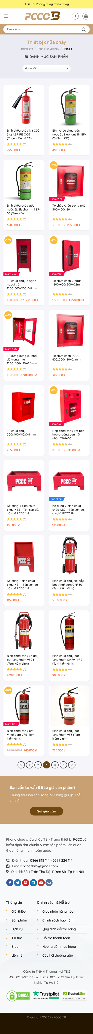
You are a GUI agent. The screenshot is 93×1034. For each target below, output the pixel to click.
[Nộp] (84, 29)
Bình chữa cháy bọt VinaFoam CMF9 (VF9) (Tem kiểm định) (67, 659)
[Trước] (21, 765)
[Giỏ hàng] (85, 16)
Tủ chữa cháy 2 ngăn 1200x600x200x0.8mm (67, 282)
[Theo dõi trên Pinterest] (25, 882)
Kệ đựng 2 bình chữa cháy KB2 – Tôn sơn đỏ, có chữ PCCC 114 (68, 509)
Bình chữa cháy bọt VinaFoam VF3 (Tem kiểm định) (66, 734)
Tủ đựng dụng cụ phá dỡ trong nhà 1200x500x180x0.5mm (22, 359)
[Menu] (5, 16)
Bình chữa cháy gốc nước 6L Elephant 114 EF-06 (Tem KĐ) (23, 209)
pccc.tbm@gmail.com (40, 866)
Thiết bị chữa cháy (48, 48)
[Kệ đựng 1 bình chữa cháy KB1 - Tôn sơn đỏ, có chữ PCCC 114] (23, 555)
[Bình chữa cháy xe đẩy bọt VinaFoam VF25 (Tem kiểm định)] (23, 630)
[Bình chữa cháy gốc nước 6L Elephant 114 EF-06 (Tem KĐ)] (23, 180)
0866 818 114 (40, 860)
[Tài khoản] (75, 16)
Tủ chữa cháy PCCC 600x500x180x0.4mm (66, 357)
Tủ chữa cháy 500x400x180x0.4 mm (21, 432)
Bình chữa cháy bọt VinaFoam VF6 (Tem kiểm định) (20, 734)
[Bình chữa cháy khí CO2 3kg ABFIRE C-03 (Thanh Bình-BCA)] (23, 105)
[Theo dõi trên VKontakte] (49, 882)
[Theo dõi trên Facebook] (9, 882)
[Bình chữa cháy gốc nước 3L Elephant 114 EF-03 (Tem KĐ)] (69, 105)
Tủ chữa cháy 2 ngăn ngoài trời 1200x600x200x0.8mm (22, 284)
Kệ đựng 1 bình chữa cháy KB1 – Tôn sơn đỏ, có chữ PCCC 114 (22, 584)
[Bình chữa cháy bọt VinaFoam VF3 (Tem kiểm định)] (69, 705)
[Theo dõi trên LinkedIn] (33, 882)
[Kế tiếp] (71, 765)
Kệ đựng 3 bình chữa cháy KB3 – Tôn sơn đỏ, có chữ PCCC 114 (23, 509)
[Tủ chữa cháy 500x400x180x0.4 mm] (23, 405)
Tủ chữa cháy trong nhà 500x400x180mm (68, 207)
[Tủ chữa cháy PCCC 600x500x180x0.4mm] (69, 330)
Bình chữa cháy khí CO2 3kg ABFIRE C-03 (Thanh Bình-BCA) (23, 134)
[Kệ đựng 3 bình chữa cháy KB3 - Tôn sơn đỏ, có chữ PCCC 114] (23, 480)
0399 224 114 (62, 860)
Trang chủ (27, 48)
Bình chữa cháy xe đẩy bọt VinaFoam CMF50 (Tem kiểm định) (68, 584)
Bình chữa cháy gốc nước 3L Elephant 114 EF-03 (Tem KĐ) (69, 134)
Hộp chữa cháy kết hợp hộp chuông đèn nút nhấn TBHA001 (68, 434)
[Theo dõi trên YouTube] (41, 882)
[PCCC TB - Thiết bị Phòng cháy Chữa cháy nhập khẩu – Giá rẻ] (46, 16)
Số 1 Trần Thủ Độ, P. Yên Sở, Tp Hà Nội (54, 871)
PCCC (77, 839)
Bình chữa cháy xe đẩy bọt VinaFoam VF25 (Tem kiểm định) (22, 659)
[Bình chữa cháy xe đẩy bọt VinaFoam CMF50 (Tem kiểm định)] (69, 555)
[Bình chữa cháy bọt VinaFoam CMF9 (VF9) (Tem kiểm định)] (69, 630)
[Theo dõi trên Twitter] (17, 882)
